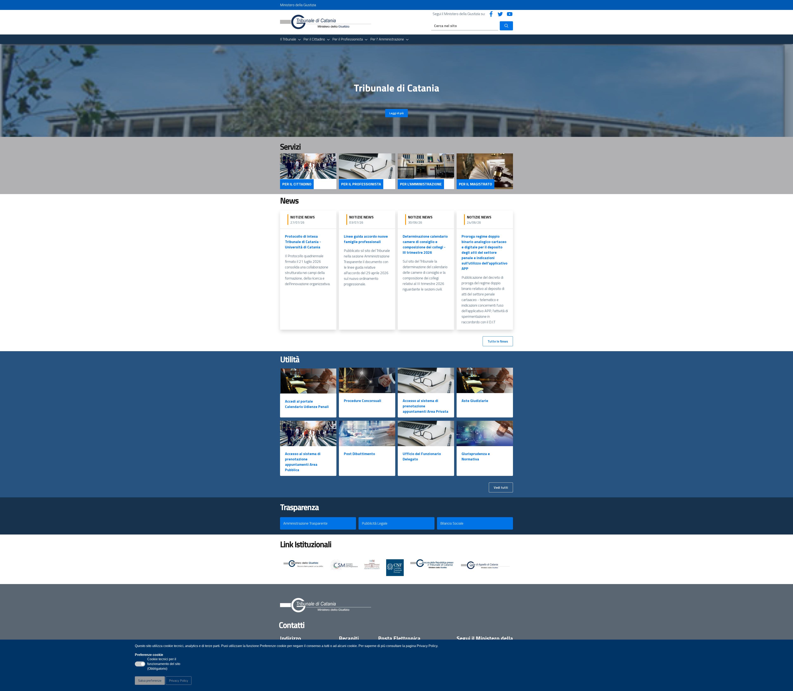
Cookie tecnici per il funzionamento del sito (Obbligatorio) (163, 664)
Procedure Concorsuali (362, 400)
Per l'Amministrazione (421, 184)
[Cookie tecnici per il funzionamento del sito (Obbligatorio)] (140, 663)
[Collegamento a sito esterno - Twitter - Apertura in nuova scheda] (500, 14)
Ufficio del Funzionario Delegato (422, 456)
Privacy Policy (178, 680)
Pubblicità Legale (374, 523)
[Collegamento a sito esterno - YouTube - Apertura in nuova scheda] (509, 14)
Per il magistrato (475, 184)
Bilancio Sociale (451, 523)
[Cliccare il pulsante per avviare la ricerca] (506, 25)
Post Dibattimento (359, 453)
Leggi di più (396, 113)
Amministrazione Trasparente (305, 523)
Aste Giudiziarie (475, 400)
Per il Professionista (361, 184)
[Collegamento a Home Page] (325, 22)
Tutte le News (498, 341)
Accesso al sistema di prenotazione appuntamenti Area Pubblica (303, 462)
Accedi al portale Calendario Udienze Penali (307, 403)
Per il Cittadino (296, 184)
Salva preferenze (149, 680)
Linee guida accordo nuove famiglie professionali (366, 238)
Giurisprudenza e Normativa (476, 456)
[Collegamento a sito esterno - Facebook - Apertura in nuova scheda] (491, 14)
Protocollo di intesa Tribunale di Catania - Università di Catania (303, 241)
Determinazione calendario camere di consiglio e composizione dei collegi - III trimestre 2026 (425, 244)
